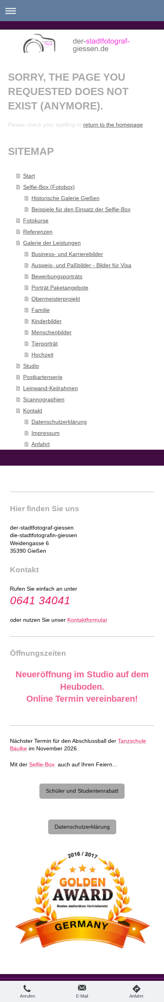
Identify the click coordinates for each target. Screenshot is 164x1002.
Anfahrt (40, 444)
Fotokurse (36, 220)
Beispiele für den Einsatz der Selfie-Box (81, 209)
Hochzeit (42, 354)
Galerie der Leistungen (52, 243)
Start (29, 176)
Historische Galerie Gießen (65, 198)
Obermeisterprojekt (55, 299)
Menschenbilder (51, 332)
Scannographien (43, 399)
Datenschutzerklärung (59, 422)
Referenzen (38, 231)
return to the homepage (113, 124)
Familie (40, 310)
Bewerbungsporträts (56, 276)
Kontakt (32, 410)
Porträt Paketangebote (59, 287)
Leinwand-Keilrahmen (50, 388)
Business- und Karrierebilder (67, 254)
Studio (31, 366)
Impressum (45, 433)
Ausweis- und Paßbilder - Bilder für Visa (81, 265)
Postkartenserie (42, 377)
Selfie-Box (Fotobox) (49, 187)
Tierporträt (44, 343)
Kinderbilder (46, 321)
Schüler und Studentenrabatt (82, 791)
